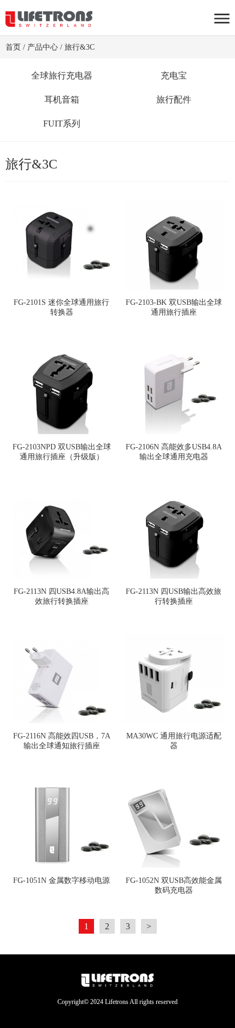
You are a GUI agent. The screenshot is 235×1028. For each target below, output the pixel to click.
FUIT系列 (61, 123)
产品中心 (42, 47)
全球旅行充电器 (61, 75)
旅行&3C (79, 47)
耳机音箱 (61, 99)
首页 (13, 47)
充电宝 (174, 75)
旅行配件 (173, 99)
